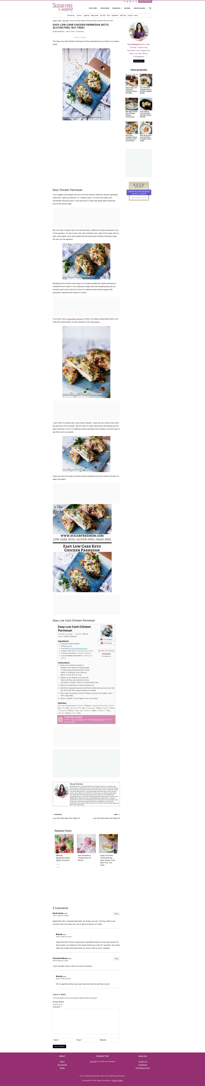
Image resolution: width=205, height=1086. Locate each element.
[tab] (59, 852)
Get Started (62, 1065)
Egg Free (86, 15)
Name (56, 1040)
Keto (108, 15)
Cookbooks (142, 1065)
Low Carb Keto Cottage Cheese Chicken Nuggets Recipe (146, 90)
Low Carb (103, 15)
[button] (103, 654)
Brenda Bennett (59, 31)
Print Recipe (107, 639)
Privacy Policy (117, 1080)
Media (62, 1068)
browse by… (71, 15)
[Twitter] (136, 1)
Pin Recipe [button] (107, 643)
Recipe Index (105, 8)
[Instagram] (127, 1)
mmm (135, 15)
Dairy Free (123, 15)
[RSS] (133, 1)
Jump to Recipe (80, 37)
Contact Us (142, 1061)
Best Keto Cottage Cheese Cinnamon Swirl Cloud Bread (131, 138)
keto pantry (95, 322)
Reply (116, 913)
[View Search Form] (150, 8)
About (62, 1061)
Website (103, 1040)
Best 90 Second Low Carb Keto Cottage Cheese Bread (145, 138)
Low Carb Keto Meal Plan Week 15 (66, 816)
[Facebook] (124, 1)
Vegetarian (115, 15)
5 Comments (80, 31)
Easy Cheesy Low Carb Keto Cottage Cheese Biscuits (145, 114)
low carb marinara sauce (77, 648)
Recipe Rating (58, 1002)
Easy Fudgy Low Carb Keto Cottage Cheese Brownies (131, 90)
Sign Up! (93, 1061)
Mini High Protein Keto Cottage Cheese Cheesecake (131, 114)
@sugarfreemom (77, 719)
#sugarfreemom (97, 719)
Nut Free (130, 15)
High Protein (95, 15)
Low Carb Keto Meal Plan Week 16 (106, 816)
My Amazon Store (143, 1068)
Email (79, 1040)
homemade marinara (74, 319)
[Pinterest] (130, 1)
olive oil (69, 646)
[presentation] (64, 843)
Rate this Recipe (107, 651)
